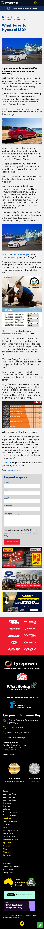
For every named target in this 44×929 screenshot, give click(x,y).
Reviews (7, 855)
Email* (6, 498)
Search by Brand (9, 800)
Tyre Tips (6, 806)
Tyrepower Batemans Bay (24, 8)
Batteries (6, 824)
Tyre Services (8, 833)
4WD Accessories (10, 821)
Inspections (7, 827)
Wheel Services (9, 836)
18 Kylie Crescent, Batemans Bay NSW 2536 (22, 721)
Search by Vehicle (10, 794)
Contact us (6, 462)
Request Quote (12, 542)
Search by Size (9, 797)
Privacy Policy (15, 533)
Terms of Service (31, 533)
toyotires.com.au (14, 470)
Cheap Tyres (8, 872)
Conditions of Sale (31, 916)
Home (6, 17)
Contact (6, 845)
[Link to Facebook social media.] (22, 923)
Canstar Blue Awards (11, 866)
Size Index (7, 863)
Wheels (6, 809)
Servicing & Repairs (11, 830)
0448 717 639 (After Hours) (18, 732)
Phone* (7, 490)
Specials (7, 842)
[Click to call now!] (35, 3)
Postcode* (8, 505)
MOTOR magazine (23, 254)
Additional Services (10, 839)
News (6, 852)
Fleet (5, 849)
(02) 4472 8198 (15, 727)
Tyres (5, 791)
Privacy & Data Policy (17, 916)
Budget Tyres (8, 869)
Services (7, 818)
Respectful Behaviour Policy (12, 918)
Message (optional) (11, 513)
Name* (7, 482)
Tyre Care (7, 803)
